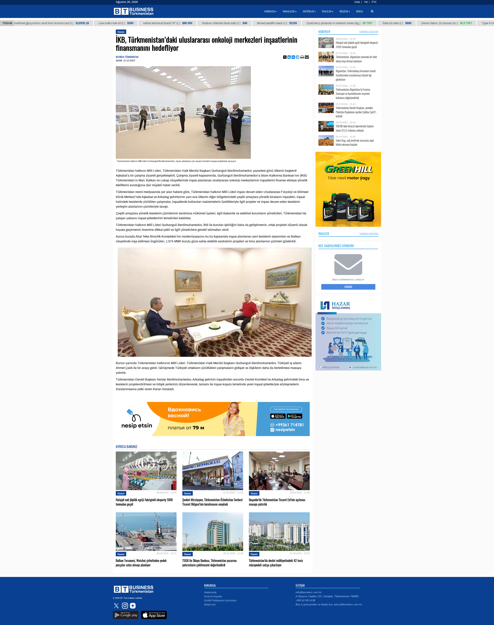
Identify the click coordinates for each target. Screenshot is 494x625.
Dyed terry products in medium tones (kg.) (319, 23)
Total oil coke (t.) (376, 23)
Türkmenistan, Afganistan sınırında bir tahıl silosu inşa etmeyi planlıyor (356, 59)
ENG (357, 2)
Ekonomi (121, 31)
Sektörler (308, 11)
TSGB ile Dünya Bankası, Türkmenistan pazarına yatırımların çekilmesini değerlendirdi (209, 562)
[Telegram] (297, 57)
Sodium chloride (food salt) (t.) (204, 23)
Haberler (324, 31)
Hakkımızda (210, 592)
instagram (124, 606)
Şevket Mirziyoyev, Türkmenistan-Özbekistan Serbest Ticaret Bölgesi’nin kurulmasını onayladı (212, 502)
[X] (285, 57)
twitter (117, 606)
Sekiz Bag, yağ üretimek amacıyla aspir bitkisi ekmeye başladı (355, 142)
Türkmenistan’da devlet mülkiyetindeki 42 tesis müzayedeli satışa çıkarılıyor (276, 562)
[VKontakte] (293, 57)
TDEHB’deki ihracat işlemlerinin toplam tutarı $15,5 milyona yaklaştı (355, 128)
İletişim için (210, 604)
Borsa (359, 11)
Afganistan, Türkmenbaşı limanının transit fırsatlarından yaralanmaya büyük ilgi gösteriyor (356, 75)
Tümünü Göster (368, 31)
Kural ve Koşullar (213, 596)
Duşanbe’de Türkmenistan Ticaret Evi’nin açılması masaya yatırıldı (277, 502)
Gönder (348, 287)
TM (366, 2)
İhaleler (323, 233)
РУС (374, 2)
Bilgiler (344, 11)
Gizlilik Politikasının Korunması (220, 600)
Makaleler (289, 11)
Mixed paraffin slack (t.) (257, 23)
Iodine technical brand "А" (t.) (147, 23)
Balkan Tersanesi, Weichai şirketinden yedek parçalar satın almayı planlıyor (141, 562)
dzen (132, 606)
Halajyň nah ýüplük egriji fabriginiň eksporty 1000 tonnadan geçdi (144, 502)
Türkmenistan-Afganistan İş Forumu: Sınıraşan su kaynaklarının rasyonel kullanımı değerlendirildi (353, 93)
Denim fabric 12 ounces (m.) (426, 23)
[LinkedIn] (289, 57)
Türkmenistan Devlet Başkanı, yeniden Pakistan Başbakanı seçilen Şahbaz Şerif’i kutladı (356, 112)
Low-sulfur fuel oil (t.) (95, 23)
